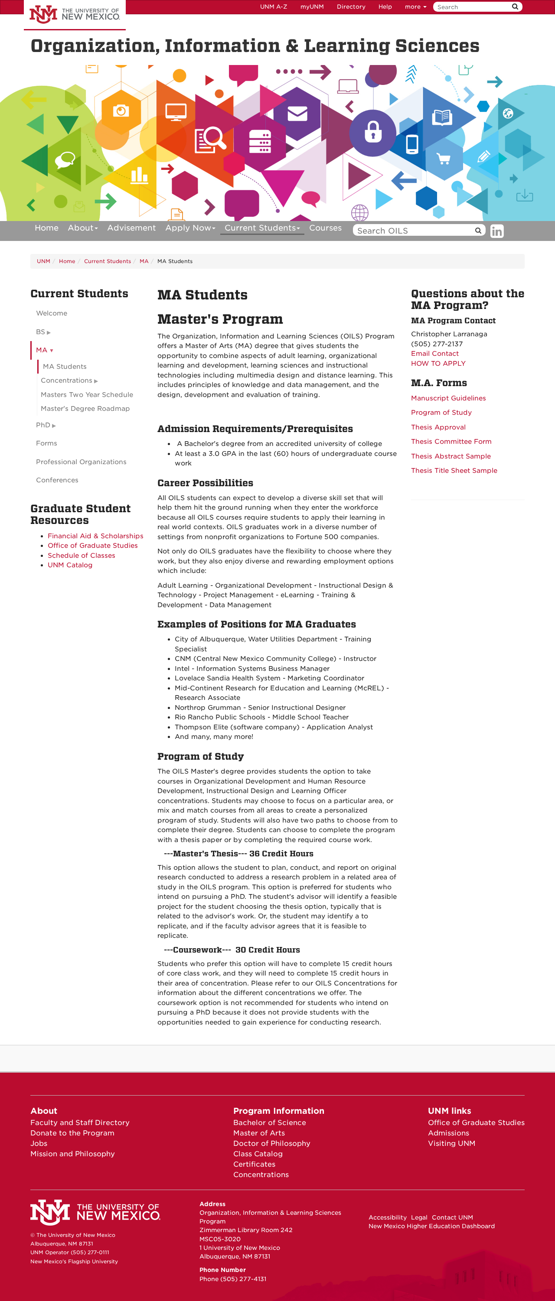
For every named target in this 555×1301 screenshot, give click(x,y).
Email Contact (435, 354)
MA (144, 261)
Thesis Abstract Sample (451, 456)
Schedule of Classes (81, 555)
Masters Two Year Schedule (87, 395)
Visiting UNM (452, 1143)
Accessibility (388, 1217)
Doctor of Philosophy (271, 1143)
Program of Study (441, 412)
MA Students (65, 367)
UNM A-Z (273, 6)
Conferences (57, 480)
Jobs (38, 1143)
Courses (325, 227)
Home (47, 227)
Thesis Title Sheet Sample (454, 471)
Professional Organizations (81, 462)
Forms (46, 443)
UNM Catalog (70, 565)
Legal (419, 1217)
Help (385, 6)
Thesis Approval (438, 427)
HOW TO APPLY (438, 364)
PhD (43, 425)
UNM (43, 261)
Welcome (51, 313)
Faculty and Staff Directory (80, 1123)
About (81, 227)
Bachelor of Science (269, 1123)
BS (40, 332)
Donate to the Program (72, 1133)
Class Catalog (258, 1154)
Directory (351, 6)
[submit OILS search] (478, 231)
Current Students (260, 227)
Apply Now (188, 227)
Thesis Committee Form (451, 442)
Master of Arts (259, 1133)
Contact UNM (452, 1217)
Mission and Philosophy (72, 1154)
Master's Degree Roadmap (85, 409)
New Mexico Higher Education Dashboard (432, 1226)
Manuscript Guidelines (448, 398)
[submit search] (515, 7)
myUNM (312, 6)
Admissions (448, 1133)
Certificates (254, 1164)
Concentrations (66, 380)
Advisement (131, 227)
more (413, 6)
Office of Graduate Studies (93, 546)
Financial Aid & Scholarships (96, 536)
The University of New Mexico (75, 15)
